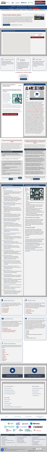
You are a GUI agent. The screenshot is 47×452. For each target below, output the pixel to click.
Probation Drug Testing (30, 310)
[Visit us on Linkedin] (40, 448)
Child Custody (28, 312)
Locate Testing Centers (17, 10)
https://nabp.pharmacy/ (8, 274)
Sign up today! (36, 178)
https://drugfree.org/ (7, 270)
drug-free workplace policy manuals (36, 113)
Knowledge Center (30, 10)
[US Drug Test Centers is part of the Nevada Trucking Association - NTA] (28, 430)
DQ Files (30, 8)
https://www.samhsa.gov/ (8, 190)
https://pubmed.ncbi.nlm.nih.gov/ (9, 202)
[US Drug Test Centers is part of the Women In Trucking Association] (37, 430)
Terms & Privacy (41, 450)
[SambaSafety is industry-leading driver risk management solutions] (21, 427)
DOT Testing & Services (32, 6)
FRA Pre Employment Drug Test (9, 393)
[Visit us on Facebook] (37, 448)
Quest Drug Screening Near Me (9, 391)
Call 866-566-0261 (42, 10)
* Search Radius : (40, 33)
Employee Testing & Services (22, 6)
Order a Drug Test (23, 79)
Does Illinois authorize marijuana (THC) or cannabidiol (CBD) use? (9, 168)
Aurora (3, 355)
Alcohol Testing (5, 312)
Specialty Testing (5, 310)
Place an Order (35, 8)
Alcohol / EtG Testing (20, 440)
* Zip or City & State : (34, 33)
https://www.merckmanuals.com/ (9, 290)
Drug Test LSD (6, 401)
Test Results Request (20, 441)
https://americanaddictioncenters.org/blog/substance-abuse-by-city (13, 285)
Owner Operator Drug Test (9, 390)
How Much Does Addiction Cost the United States (12, 406)
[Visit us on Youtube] (38, 448)
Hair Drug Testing (5, 309)
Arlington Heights (5, 354)
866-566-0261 (15, 24)
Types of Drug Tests (35, 390)
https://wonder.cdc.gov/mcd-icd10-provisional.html (31, 246)
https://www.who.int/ (7, 213)
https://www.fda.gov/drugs (8, 250)
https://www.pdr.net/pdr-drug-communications (12, 260)
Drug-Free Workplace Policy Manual (8, 331)
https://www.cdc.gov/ (7, 196)
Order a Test (4, 437)
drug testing (35, 102)
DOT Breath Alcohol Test (6, 329)
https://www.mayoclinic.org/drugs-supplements (12, 218)
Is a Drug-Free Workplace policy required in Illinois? (12, 161)
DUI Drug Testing (29, 313)
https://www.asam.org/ (8, 244)
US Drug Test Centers (35, 450)
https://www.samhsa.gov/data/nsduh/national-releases (32, 242)
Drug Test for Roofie (7, 388)
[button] (2, 449)
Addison (3, 349)
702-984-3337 (36, 443)
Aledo (3, 350)
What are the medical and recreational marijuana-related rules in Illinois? (11, 174)
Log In (36, 10)
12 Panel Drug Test (35, 395)
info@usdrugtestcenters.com (37, 444)
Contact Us (24, 10)
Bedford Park (4, 359)
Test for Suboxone (7, 405)
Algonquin (4, 352)
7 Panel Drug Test (35, 391)
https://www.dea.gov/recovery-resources (11, 265)
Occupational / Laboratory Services (21, 8)
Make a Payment (4, 439)
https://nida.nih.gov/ (7, 206)
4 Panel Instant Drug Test (36, 393)
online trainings (35, 116)
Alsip (3, 353)
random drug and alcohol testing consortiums (35, 110)
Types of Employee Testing (21, 442)
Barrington (4, 356)
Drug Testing (13, 6)
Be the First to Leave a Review (10, 114)
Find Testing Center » (38, 1)
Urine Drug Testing (5, 308)
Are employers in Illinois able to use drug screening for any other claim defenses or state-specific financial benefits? (11, 164)
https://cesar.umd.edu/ (8, 278)
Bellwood (4, 360)
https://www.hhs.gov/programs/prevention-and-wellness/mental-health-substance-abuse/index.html (12, 234)
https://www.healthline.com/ (9, 222)
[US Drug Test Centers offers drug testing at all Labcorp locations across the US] (24, 2)
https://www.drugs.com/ (8, 255)
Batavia (3, 357)
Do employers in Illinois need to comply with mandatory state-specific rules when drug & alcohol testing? (11, 154)
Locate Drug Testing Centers (22, 437)
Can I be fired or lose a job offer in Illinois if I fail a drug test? (11, 171)
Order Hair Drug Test (8, 403)
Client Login (4, 444)
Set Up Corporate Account (6, 10)
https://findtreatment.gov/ (8, 240)
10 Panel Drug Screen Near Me (37, 388)
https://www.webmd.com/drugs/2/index (11, 228)
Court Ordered (11, 8)
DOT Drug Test (5, 328)
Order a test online (6, 24)
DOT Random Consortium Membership (9, 330)
